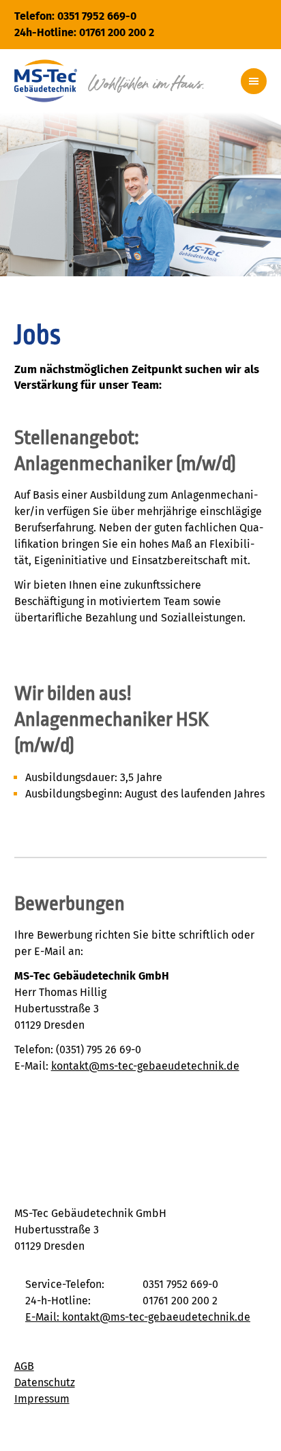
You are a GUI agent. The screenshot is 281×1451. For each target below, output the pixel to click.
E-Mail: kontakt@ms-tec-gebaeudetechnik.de (137, 1316)
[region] (140, 194)
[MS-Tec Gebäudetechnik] (109, 80)
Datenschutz (44, 1382)
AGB (24, 1366)
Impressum (42, 1398)
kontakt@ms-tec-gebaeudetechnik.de (145, 1065)
